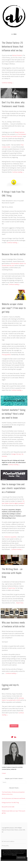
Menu (14, 34)
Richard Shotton (17, 55)
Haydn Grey (11, 588)
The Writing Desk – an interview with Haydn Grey (12, 572)
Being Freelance (19, 132)
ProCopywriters (6, 354)
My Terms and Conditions (8, 841)
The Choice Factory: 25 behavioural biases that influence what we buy (12, 46)
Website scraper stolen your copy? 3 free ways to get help (14, 307)
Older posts (14, 725)
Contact (4, 773)
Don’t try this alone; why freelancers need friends (13, 798)
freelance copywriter (10, 537)
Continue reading (8, 83)
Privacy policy (5, 845)
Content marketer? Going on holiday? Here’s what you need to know (13, 413)
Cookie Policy (14, 854)
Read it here (19, 603)
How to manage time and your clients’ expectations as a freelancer (14, 487)
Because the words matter (14, 254)
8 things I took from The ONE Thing (10, 802)
